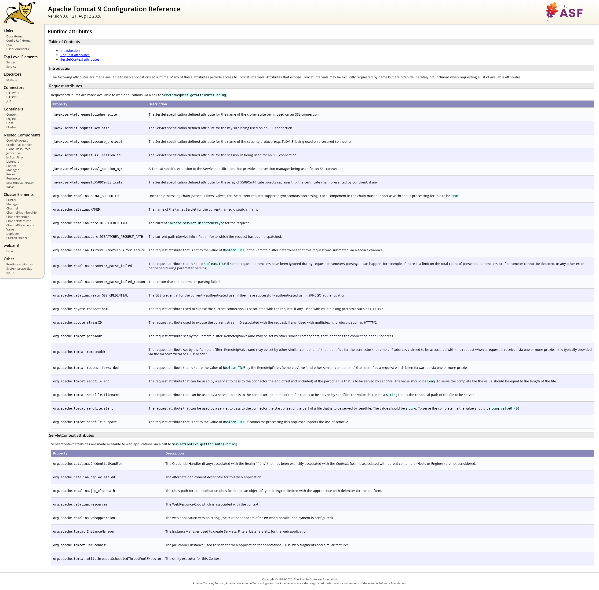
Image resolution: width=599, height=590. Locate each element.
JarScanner (13, 153)
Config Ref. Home (18, 40)
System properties (19, 268)
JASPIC (10, 273)
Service (11, 66)
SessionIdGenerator (20, 182)
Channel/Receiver (18, 221)
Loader (11, 166)
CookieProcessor (18, 140)
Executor (12, 79)
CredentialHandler (19, 145)
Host (9, 123)
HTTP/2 (11, 97)
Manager (12, 170)
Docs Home (14, 36)
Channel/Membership (21, 212)
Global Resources (18, 149)
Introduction (70, 50)
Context (12, 114)
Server (10, 62)
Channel (12, 208)
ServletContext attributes (79, 59)
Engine (11, 119)
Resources (13, 178)
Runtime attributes (19, 264)
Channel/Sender (17, 217)
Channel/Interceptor (20, 225)
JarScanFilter (14, 157)
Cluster (11, 127)
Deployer (12, 233)
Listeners (12, 161)
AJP (8, 101)
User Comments (17, 49)
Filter (9, 251)
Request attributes (75, 55)
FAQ (9, 45)
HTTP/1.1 (12, 93)
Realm (10, 174)
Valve (10, 187)
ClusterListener (16, 238)
